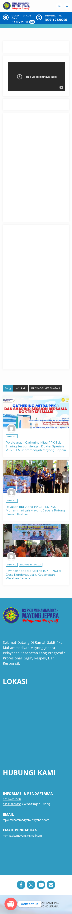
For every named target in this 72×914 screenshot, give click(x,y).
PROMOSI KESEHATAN (45, 388)
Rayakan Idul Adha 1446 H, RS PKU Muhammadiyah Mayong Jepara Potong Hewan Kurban (35, 510)
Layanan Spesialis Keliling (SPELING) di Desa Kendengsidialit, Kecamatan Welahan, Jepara (33, 574)
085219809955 (12, 804)
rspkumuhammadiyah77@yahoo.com (26, 820)
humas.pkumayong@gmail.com (22, 835)
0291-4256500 (12, 799)
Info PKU (21, 388)
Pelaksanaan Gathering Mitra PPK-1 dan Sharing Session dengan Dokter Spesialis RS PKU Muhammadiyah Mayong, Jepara (36, 446)
